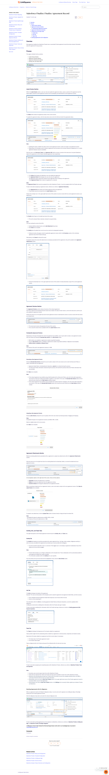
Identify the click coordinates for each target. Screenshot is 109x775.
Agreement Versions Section (37, 27)
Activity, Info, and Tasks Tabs (37, 31)
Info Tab (34, 34)
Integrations (22, 7)
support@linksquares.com (32, 727)
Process (32, 23)
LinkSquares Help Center (13, 7)
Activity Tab (35, 33)
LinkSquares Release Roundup (65, 2)
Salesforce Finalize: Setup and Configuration (15, 25)
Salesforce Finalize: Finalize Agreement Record (15, 37)
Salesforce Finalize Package (31, 7)
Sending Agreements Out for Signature (39, 37)
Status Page (74, 2)
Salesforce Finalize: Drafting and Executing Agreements (16, 41)
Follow (80, 17)
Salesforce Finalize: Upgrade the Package (16, 17)
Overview (32, 22)
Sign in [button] (88, 2)
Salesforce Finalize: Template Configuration (15, 33)
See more (11, 51)
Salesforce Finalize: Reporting (15, 14)
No (57, 743)
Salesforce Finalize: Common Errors (34, 760)
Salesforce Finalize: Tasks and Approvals (15, 44)
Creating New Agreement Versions (39, 28)
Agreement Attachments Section (38, 30)
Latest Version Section (36, 25)
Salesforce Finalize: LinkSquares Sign (34, 758)
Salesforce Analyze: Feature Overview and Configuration (38, 763)
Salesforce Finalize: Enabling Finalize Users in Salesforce (15, 29)
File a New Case (82, 2)
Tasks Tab (34, 36)
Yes (51, 743)
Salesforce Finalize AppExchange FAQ (16, 21)
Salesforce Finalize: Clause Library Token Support (16, 48)
